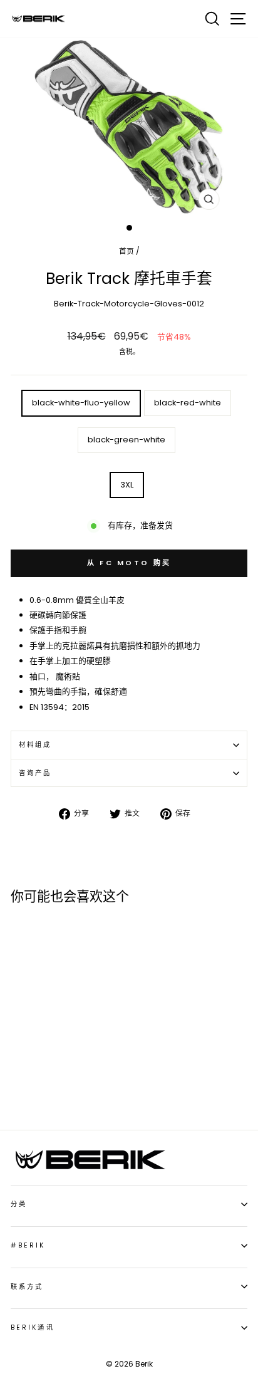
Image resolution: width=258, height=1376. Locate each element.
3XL (126, 485)
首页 (126, 251)
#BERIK (28, 1245)
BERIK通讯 (32, 1327)
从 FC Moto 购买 (129, 563)
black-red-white (187, 403)
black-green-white (126, 440)
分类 (19, 1204)
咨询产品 (35, 773)
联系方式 (27, 1286)
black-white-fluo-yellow (81, 403)
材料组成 (35, 744)
